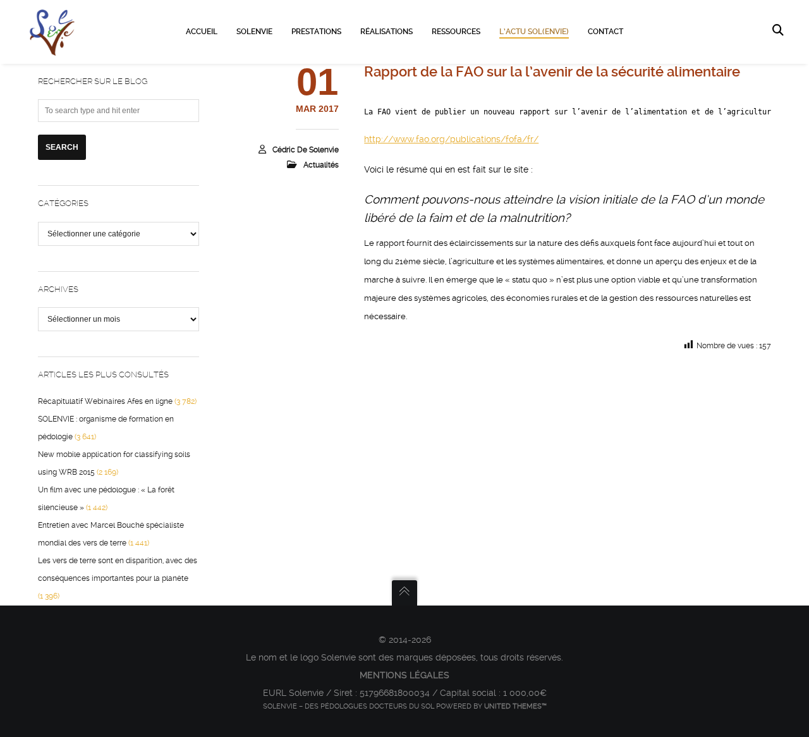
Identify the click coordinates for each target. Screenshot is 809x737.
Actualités (321, 165)
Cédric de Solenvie (305, 149)
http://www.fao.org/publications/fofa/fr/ (451, 139)
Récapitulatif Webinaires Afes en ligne (105, 401)
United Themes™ (515, 706)
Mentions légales (404, 675)
